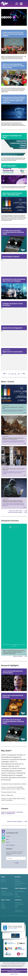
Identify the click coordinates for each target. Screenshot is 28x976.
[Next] (23, 374)
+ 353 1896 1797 (18, 910)
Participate (17, 896)
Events (7, 842)
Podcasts (3, 908)
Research (17, 880)
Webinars (3, 906)
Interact (17, 894)
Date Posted (11, 812)
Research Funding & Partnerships (20, 884)
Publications (18, 881)
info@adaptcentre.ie (19, 911)
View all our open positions (14, 821)
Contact (8, 836)
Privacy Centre (14, 966)
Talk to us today (17, 656)
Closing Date (10, 813)
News (7, 839)
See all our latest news (15, 510)
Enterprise (3, 891)
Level (3, 813)
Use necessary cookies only (14, 971)
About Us (3, 880)
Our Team (3, 881)
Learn (16, 893)
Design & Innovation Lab (7, 894)
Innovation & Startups (6, 893)
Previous (4, 17)
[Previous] (5, 374)
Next (23, 17)
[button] (3, 644)
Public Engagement (10, 845)
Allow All (14, 969)
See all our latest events (15, 512)
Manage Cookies (14, 974)
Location (19, 812)
